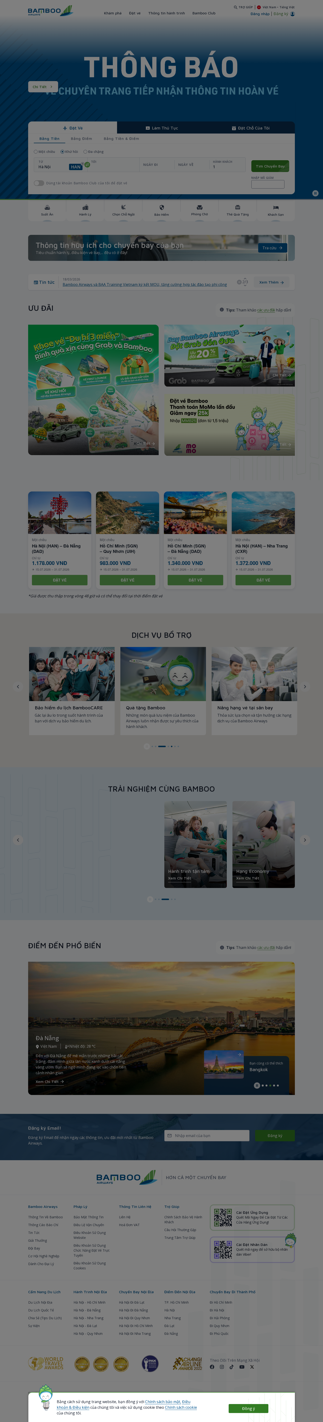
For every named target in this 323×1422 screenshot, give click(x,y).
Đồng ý (248, 1408)
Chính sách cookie (181, 1407)
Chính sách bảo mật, (163, 1401)
